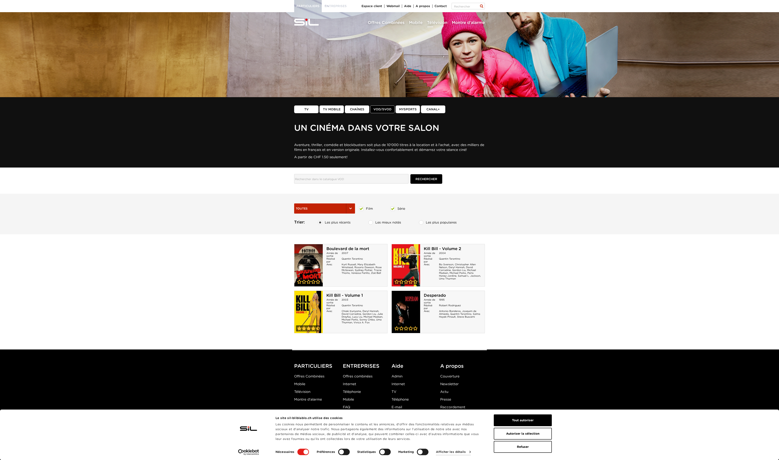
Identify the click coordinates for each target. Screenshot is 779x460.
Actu (444, 392)
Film (369, 209)
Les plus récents (338, 222)
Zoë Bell (376, 272)
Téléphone (400, 399)
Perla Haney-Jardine (456, 274)
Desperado (435, 295)
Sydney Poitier (363, 270)
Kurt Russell (349, 264)
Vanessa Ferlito (360, 272)
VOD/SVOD (382, 109)
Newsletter (449, 384)
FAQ (346, 407)
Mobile (416, 22)
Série (401, 209)
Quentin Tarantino (352, 258)
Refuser (523, 447)
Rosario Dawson (364, 267)
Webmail (393, 6)
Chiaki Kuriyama (351, 311)
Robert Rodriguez (450, 305)
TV (306, 109)
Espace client (372, 6)
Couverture (449, 376)
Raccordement (452, 407)
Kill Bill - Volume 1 (344, 295)
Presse (445, 399)
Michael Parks (458, 272)
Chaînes (357, 109)
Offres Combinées (386, 22)
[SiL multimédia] (311, 22)
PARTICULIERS (313, 366)
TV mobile (332, 109)
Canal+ (433, 109)
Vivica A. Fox (362, 322)
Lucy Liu (357, 316)
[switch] (344, 452)
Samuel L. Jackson (469, 275)
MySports (408, 109)
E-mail (397, 407)
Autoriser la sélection (522, 433)
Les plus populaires (441, 222)
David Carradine (351, 313)
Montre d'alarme (468, 22)
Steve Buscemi (466, 316)
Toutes (302, 208)
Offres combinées (357, 376)
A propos (423, 6)
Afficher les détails (451, 452)
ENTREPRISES (361, 366)
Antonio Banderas (450, 311)
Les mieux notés (388, 222)
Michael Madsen (373, 316)
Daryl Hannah (457, 267)
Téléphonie (352, 392)
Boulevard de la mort (347, 248)
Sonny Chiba (367, 319)
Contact (441, 6)
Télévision (437, 22)
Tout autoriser (523, 420)
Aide (407, 6)
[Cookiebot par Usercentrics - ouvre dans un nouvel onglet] (248, 452)
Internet (349, 384)
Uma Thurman (447, 278)
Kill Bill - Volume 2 (442, 248)
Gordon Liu (459, 270)
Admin (397, 376)
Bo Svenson (446, 264)
